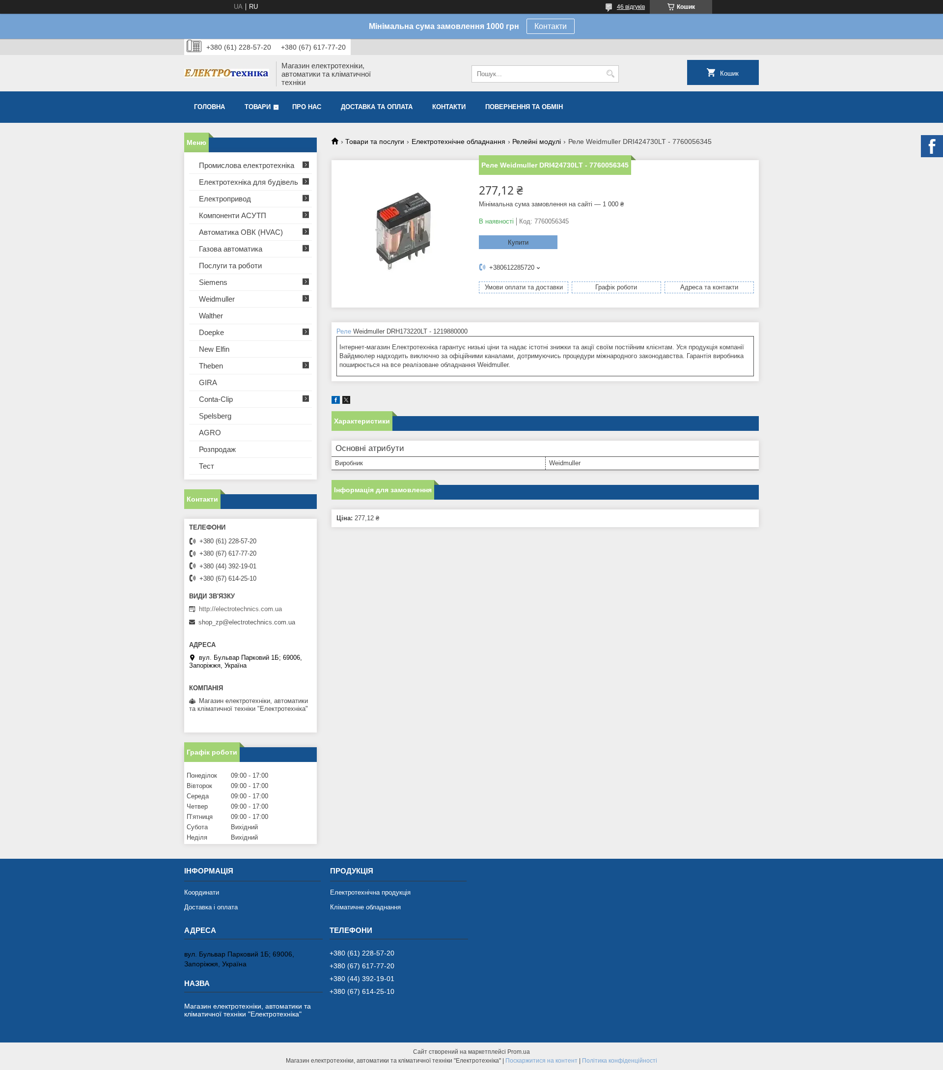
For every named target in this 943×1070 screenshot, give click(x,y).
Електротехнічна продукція (370, 892)
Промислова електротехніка (246, 165)
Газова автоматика (230, 249)
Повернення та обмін (524, 107)
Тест (206, 466)
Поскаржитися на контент (541, 1060)
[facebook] (336, 401)
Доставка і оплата (211, 907)
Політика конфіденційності (619, 1060)
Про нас (306, 107)
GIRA (208, 382)
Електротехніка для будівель (248, 182)
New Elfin (214, 349)
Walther (211, 315)
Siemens (213, 282)
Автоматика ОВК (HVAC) (241, 232)
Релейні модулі (536, 141)
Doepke (211, 332)
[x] (346, 401)
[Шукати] (610, 74)
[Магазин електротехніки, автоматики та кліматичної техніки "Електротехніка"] (226, 74)
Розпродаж (217, 449)
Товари (258, 107)
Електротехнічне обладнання (458, 141)
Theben (211, 366)
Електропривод (225, 199)
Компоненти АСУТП (232, 215)
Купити (518, 242)
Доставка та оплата (377, 107)
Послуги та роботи (230, 265)
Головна (209, 107)
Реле (343, 331)
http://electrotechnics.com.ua (240, 609)
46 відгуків (631, 6)
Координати (201, 892)
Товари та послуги (374, 141)
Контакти (550, 26)
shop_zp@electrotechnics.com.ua (246, 622)
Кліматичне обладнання (365, 907)
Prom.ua (518, 1051)
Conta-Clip (216, 399)
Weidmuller (217, 299)
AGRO (210, 432)
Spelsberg (215, 416)
